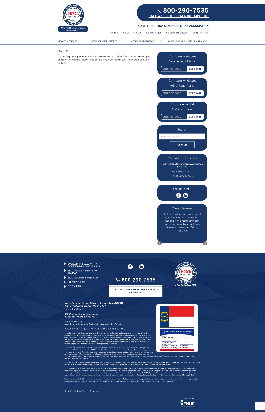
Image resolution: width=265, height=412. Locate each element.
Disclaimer (74, 282)
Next (205, 240)
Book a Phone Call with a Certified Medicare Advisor (84, 262)
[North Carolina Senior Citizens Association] (73, 14)
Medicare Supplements (104, 41)
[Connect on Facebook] (178, 195)
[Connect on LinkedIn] (185, 195)
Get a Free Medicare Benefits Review (138, 288)
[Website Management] (188, 400)
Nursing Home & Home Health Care (187, 41)
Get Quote (195, 69)
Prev (159, 240)
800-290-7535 (186, 10)
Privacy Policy (76, 278)
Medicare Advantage (142, 41)
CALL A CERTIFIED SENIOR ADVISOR (179, 16)
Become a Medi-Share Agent (84, 274)
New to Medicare (67, 41)
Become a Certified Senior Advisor (83, 268)
